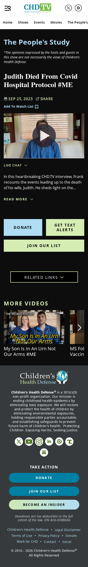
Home (7, 22)
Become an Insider (44, 504)
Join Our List (44, 245)
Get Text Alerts (65, 227)
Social (66, 541)
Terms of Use (21, 535)
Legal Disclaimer (68, 530)
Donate (23, 227)
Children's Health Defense (28, 529)
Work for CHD (27, 541)
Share (46, 98)
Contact (50, 541)
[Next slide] (79, 327)
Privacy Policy (48, 535)
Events (39, 22)
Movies (56, 22)
